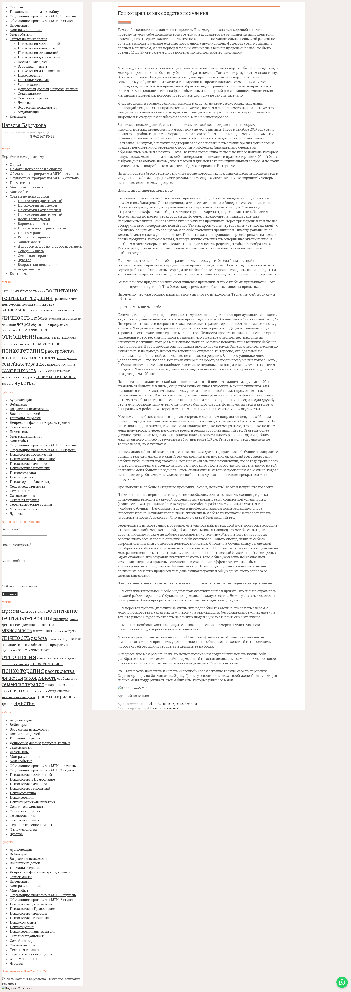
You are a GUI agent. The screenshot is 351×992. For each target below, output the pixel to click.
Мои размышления (26, 436)
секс (73, 358)
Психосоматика (23, 473)
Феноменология (23, 509)
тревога (7, 383)
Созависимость (22, 495)
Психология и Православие (32, 459)
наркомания (54, 319)
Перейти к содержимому (23, 157)
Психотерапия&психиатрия (32, 482)
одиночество (9, 330)
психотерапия (23, 350)
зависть (38, 310)
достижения (31, 304)
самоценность (40, 357)
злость (49, 310)
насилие (9, 324)
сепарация (53, 364)
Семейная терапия (25, 491)
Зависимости (21, 427)
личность (16, 317)
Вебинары (18, 404)
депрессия (12, 304)
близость (28, 291)
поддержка (69, 337)
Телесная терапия (24, 500)
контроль (70, 310)
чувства (24, 383)
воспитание (62, 290)
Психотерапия (22, 477)
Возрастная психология (29, 409)
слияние (68, 364)
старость (42, 371)
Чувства (16, 514)
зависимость (17, 310)
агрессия (10, 291)
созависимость (19, 370)
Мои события (21, 441)
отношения (19, 336)
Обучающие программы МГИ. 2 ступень (43, 450)
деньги (73, 299)
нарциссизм (72, 318)
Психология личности (28, 464)
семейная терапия (23, 364)
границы (60, 299)
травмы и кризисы (56, 376)
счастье (63, 371)
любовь (39, 318)
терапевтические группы (18, 377)
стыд (52, 371)
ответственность (35, 329)
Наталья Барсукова (24, 125)
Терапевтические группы (31, 504)
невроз (23, 324)
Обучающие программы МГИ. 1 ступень (43, 445)
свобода (63, 358)
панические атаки (49, 337)
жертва (48, 304)
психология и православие (15, 344)
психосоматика (46, 343)
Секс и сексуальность (27, 486)
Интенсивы (19, 432)
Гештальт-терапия (25, 418)
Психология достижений (31, 454)
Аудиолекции (21, 400)
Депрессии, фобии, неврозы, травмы (40, 422)
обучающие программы (49, 325)
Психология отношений (30, 468)
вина (41, 291)
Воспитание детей (25, 414)
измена (59, 310)
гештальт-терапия (27, 298)
